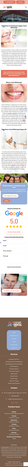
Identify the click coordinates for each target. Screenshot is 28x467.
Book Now (20, 2)
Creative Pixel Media (18, 465)
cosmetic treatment (12, 113)
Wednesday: (14, 420)
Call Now (6, 201)
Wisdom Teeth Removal (14, 383)
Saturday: (14, 432)
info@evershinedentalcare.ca (15, 399)
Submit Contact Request (14, 267)
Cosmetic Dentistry (14, 369)
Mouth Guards (14, 378)
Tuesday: (14, 416)
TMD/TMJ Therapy (14, 381)
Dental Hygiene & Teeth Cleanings (14, 364)
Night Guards (14, 373)
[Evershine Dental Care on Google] (12, 403)
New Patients (14, 344)
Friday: (14, 428)
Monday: (14, 411)
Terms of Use (15, 463)
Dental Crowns (14, 376)
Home (14, 332)
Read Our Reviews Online (14, 232)
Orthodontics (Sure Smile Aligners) (14, 361)
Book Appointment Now (10, 196)
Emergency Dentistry (14, 359)
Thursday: (14, 424)
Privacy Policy (8, 463)
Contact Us (14, 347)
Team (14, 341)
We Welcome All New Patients (11, 291)
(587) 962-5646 (10, 2)
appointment (19, 191)
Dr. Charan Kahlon (4, 447)
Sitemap (21, 463)
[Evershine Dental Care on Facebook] (14, 403)
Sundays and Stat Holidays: (14, 436)
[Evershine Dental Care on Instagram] (16, 403)
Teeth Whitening (14, 366)
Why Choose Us (14, 335)
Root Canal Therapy (14, 371)
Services (14, 338)
